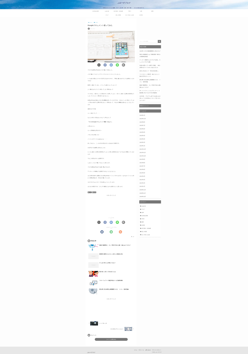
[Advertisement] (111, 205)
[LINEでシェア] (117, 65)
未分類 (95, 192)
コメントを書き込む (111, 339)
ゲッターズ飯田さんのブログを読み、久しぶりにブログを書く (150, 61)
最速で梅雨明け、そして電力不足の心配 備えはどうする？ (150, 86)
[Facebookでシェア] (105, 65)
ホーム (135, 350)
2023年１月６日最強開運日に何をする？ (150, 51)
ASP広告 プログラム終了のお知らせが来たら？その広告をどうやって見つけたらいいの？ (150, 98)
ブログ (90, 192)
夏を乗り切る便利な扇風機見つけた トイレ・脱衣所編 (150, 80)
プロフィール (141, 350)
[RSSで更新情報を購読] (120, 231)
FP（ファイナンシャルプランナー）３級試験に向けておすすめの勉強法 (150, 91)
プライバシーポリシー (156, 350)
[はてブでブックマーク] (111, 65)
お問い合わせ (148, 350)
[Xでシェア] (99, 65)
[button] (123, 65)
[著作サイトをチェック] (102, 231)
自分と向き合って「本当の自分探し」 (149, 71)
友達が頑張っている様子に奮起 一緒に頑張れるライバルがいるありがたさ (150, 66)
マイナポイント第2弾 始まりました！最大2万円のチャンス (150, 75)
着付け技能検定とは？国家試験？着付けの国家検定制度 (150, 55)
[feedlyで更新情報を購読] (111, 231)
